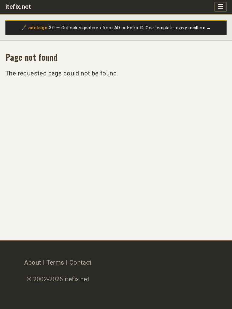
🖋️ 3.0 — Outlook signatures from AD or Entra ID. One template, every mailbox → (116, 27)
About (32, 262)
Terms (55, 262)
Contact (80, 262)
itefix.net (18, 6)
